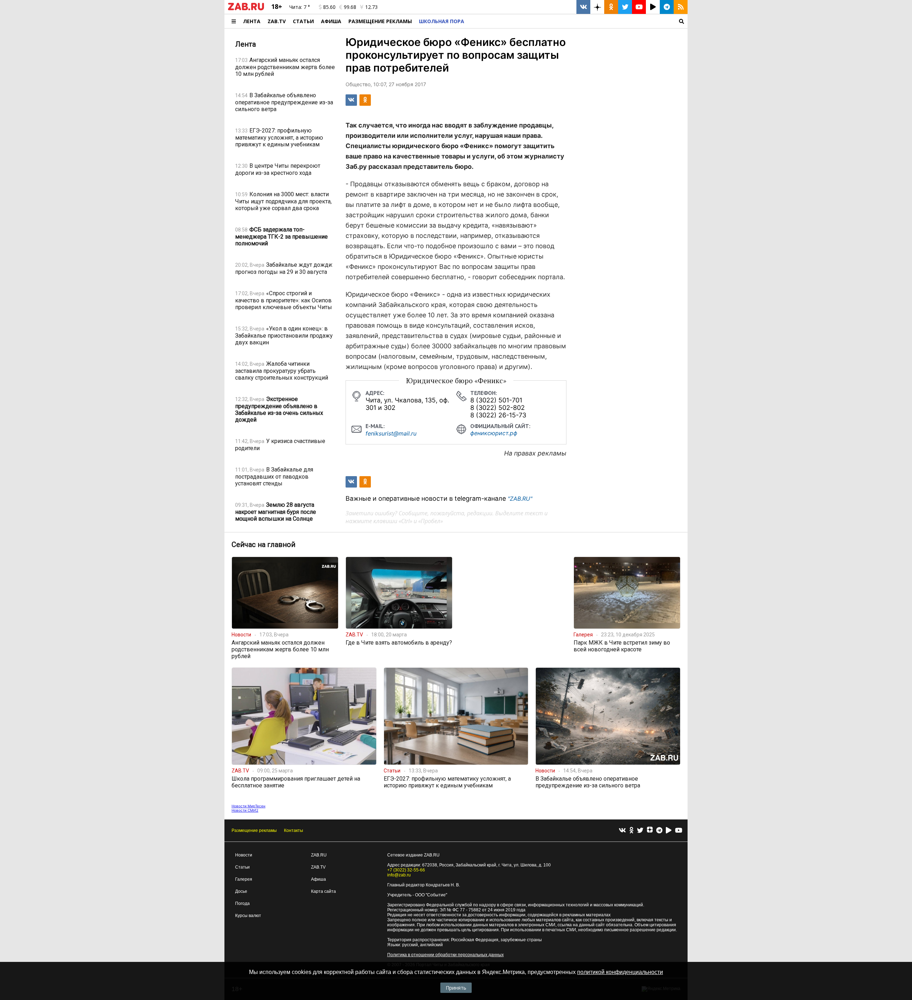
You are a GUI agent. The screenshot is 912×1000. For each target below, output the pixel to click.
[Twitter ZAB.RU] (625, 7)
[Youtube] (678, 830)
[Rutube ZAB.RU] (653, 7)
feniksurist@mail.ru (391, 433)
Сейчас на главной (263, 544)
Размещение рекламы (254, 830)
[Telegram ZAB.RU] (667, 7)
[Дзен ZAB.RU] (597, 7)
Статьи (303, 21)
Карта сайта (323, 891)
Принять (456, 987)
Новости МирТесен (248, 806)
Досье (241, 891)
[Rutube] (668, 830)
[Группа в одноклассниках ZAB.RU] (611, 7)
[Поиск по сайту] (578, 21)
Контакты (293, 830)
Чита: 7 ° (299, 7)
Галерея (243, 879)
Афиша (331, 21)
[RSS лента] (681, 7)
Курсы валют (248, 915)
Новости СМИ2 (245, 810)
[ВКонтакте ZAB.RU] (583, 7)
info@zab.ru (399, 875)
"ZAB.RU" (520, 498)
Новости (243, 855)
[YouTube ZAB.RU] (639, 7)
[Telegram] (659, 830)
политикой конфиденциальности (620, 972)
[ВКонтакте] (622, 830)
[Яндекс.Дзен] (649, 830)
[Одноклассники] (631, 830)
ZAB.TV (277, 21)
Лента (251, 21)
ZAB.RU (319, 855)
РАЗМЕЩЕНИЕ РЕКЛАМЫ (380, 21)
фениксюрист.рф (493, 433)
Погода (242, 903)
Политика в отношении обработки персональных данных (445, 954)
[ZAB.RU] (246, 8)
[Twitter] (640, 830)
